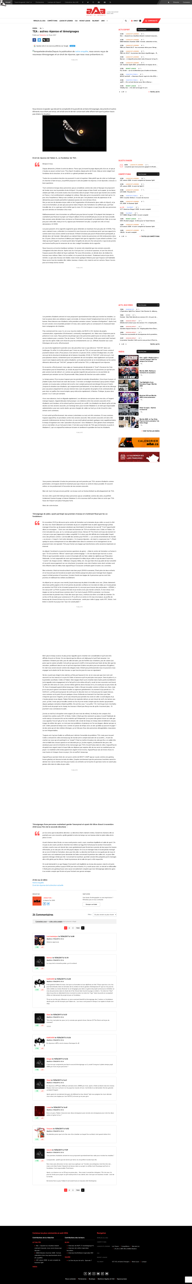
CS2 (76, 21)
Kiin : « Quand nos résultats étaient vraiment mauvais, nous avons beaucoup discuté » (48, 1248)
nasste (49, 1150)
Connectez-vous (41, 921)
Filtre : (90, 914)
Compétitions (52, 21)
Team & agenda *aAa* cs (23, 2)
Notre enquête (38, 883)
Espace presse (122, 1279)
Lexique (144, 1261)
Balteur (49, 958)
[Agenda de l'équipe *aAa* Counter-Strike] (139, 443)
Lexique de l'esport (54, 2)
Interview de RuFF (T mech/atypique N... (81, 1246)
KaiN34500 (50, 979)
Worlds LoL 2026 (39, 21)
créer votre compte (55, 921)
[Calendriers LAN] (139, 457)
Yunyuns (50, 1129)
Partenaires (40, 2)
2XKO (103, 21)
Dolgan (49, 1059)
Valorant (95, 21)
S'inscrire (176, 2)
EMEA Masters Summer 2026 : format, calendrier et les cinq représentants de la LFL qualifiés (47, 1255)
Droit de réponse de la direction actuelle (47, 885)
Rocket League (85, 21)
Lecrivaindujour (52, 936)
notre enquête (81, 51)
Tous (78, 928)
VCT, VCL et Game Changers (120, 1261)
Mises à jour (135, 1261)
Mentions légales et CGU (106, 1279)
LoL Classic (115, 1246)
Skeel (49, 1014)
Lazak (49, 1107)
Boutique (92, 1279)
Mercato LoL (136, 1246)
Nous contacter (70, 1279)
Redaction (43, 35)
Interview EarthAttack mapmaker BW (80, 1253)
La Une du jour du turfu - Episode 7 (80, 1260)
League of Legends (66, 21)
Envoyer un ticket (91, 904)
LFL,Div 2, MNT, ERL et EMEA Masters (125, 1248)
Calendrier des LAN (71, 2)
